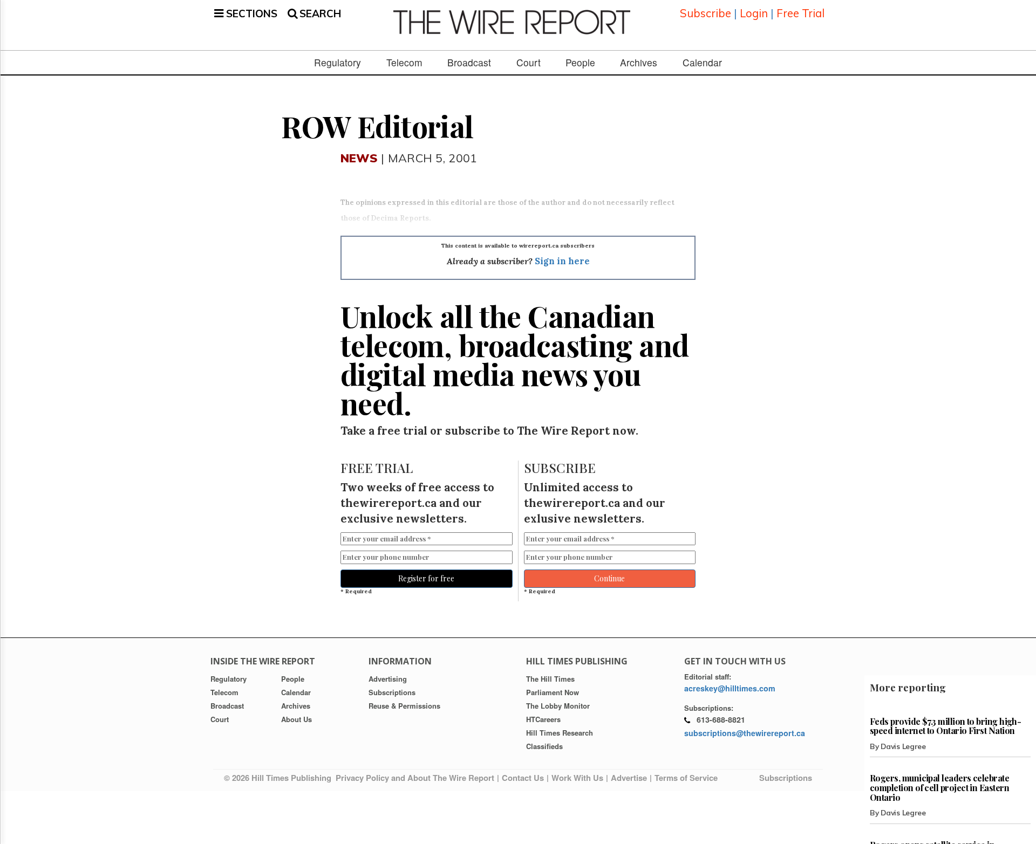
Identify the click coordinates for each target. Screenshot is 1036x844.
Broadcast (469, 62)
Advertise (629, 778)
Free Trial (800, 13)
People (580, 62)
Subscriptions (785, 778)
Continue (609, 578)
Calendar (702, 62)
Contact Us (523, 778)
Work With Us (577, 778)
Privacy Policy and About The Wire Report (415, 778)
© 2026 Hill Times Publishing (280, 778)
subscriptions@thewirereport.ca (744, 733)
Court (528, 62)
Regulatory (337, 62)
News (359, 157)
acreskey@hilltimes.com (729, 688)
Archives (638, 62)
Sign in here (562, 261)
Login (754, 13)
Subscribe (705, 13)
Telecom (404, 62)
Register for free (426, 578)
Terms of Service (686, 778)
